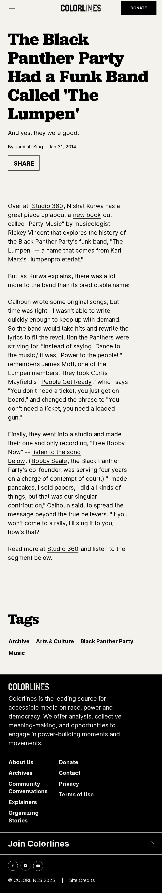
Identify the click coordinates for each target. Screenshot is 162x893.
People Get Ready (66, 381)
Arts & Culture (55, 641)
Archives (20, 772)
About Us (20, 762)
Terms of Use (76, 794)
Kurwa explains (50, 276)
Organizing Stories (23, 816)
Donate (139, 8)
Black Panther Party (107, 641)
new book (87, 214)
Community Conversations (28, 787)
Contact (69, 772)
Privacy (69, 783)
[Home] (81, 8)
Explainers (22, 802)
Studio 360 (46, 205)
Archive (18, 641)
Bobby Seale (49, 460)
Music (16, 653)
